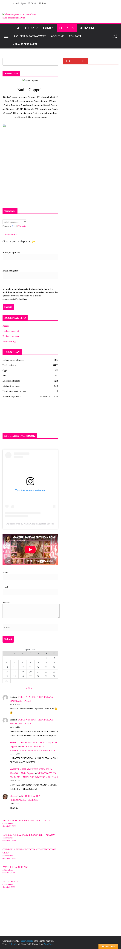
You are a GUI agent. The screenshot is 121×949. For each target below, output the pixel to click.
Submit (8, 639)
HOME (16, 28)
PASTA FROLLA (10, 881)
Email (11, 270)
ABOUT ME (57, 36)
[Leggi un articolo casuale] (114, 36)
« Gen (29, 688)
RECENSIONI (87, 28)
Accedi (6, 325)
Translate (22, 226)
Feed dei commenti (11, 336)
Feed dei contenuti (11, 330)
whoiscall (14, 795)
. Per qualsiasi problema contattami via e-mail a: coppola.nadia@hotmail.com (30, 293)
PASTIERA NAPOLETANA (16, 866)
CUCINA (29, 28)
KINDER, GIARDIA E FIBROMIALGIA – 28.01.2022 (27, 820)
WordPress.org (9, 341)
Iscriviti (8, 307)
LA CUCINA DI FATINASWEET (29, 36)
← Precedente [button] (10, 234)
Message (6, 601)
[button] (36, 27)
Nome (11, 252)
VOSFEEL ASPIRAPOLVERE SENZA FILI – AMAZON (29, 834)
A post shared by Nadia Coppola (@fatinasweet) (30, 523)
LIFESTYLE (65, 28)
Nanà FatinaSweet (25, 44)
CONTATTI (75, 36)
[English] (4, 217)
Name (5, 571)
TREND (47, 28)
